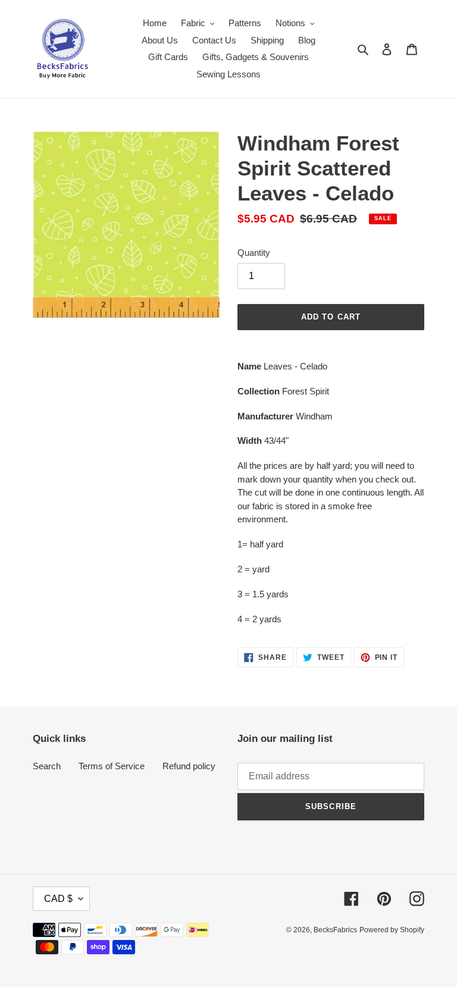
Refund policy (188, 766)
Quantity (253, 252)
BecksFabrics (335, 930)
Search (47, 766)
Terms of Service (112, 766)
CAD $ (58, 899)
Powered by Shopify (391, 930)
